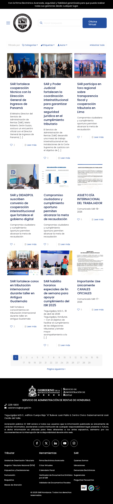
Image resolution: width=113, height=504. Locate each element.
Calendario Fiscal (47, 470)
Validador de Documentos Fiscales (55, 482)
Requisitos (9, 480)
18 (29, 362)
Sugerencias (79, 475)
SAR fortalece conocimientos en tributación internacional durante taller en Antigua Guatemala (31, 291)
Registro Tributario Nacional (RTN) (19, 465)
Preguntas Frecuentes (84, 480)
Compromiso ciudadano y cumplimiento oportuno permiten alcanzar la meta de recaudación (56, 207)
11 (70, 357)
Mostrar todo (98, 45)
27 (78, 362)
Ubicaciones (79, 465)
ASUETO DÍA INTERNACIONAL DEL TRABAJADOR (89, 199)
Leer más (31, 145)
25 (67, 362)
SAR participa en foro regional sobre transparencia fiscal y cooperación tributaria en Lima (89, 98)
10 (65, 357)
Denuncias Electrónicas (84, 470)
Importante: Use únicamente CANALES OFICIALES (88, 287)
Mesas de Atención (13, 485)
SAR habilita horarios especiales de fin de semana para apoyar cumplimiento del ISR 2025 (56, 293)
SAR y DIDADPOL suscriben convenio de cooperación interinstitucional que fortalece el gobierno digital (22, 207)
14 (86, 357)
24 (62, 362)
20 (40, 362)
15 (92, 357)
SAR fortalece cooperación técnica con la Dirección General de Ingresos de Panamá (20, 96)
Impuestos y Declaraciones (16, 470)
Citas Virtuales (46, 465)
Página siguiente (55, 369)
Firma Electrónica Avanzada (51, 460)
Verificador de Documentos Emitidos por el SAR (56, 476)
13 (81, 357)
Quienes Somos (81, 460)
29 (89, 362)
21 (45, 362)
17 (24, 362)
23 (56, 362)
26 (73, 362)
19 (35, 362)
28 (84, 362)
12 (76, 357)
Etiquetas (48, 45)
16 (97, 357)
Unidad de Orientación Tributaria (19, 460)
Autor (63, 45)
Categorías (30, 45)
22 (51, 362)
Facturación (9, 475)
